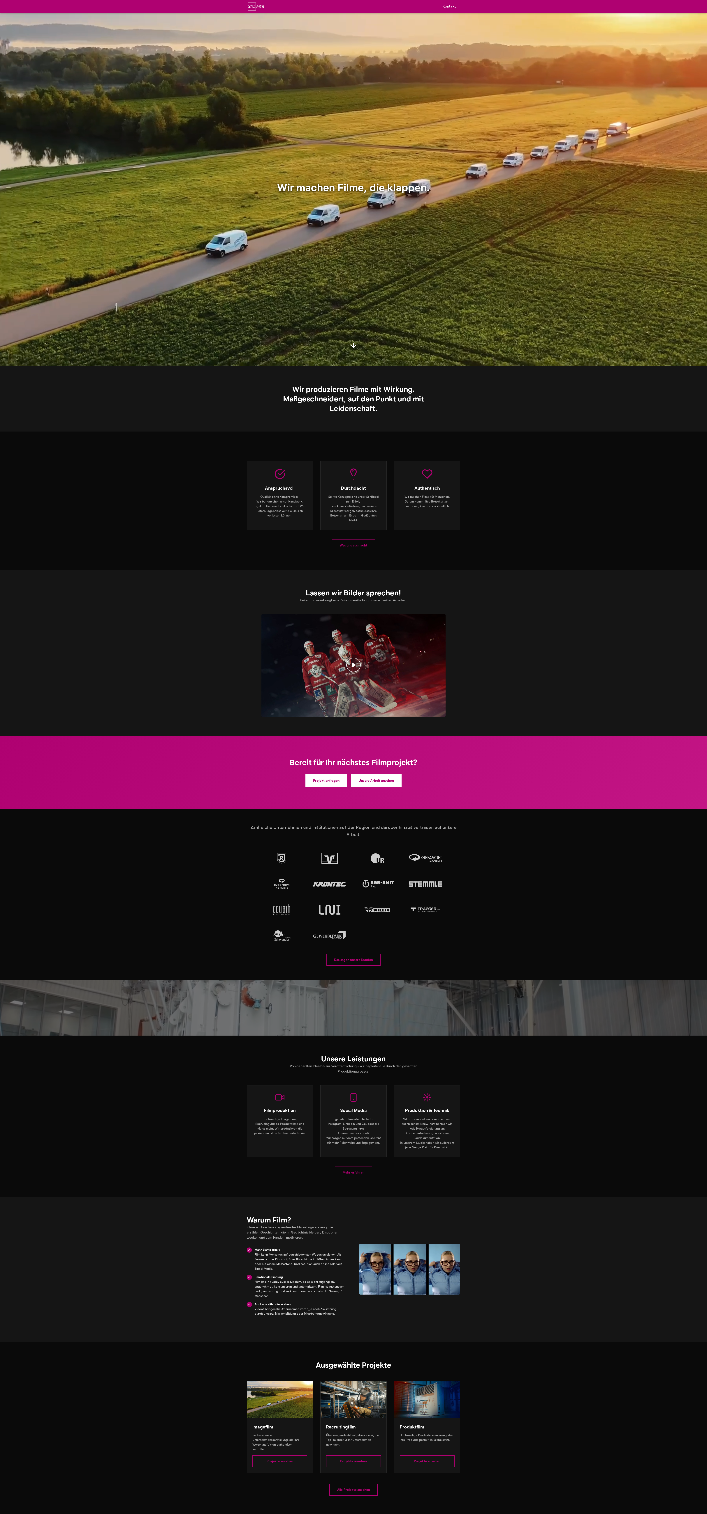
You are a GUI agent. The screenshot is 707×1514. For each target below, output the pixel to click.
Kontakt (449, 6)
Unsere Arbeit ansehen (376, 781)
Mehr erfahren (353, 1172)
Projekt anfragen (326, 781)
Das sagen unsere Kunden (353, 960)
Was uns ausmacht (353, 545)
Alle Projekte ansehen (353, 1490)
